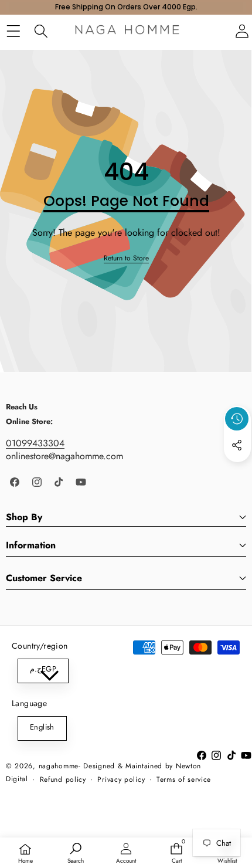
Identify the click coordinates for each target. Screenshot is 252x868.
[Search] (41, 31)
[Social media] (236, 445)
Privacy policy (121, 779)
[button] (237, 472)
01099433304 (35, 443)
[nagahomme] (127, 31)
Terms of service (183, 779)
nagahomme (59, 766)
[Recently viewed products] (236, 418)
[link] (126, 258)
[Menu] (13, 31)
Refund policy (63, 779)
